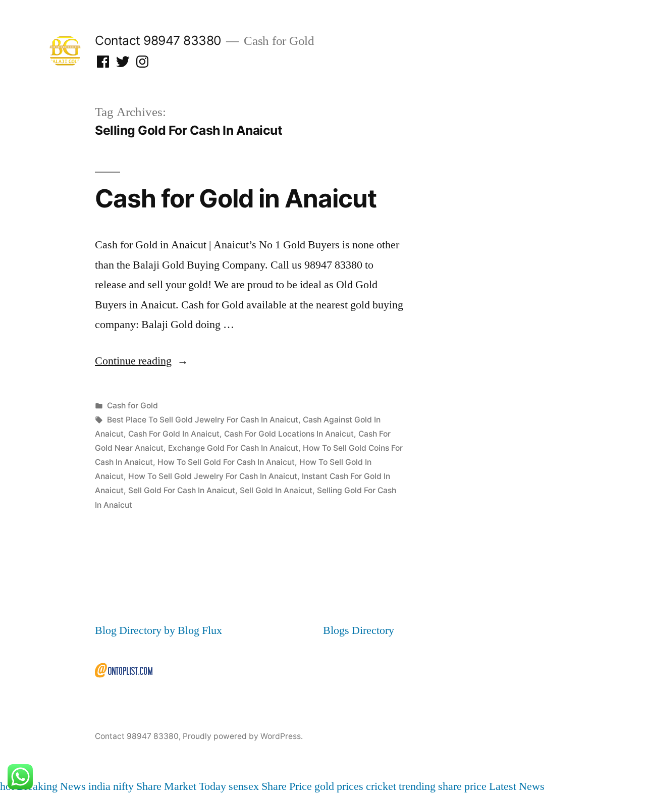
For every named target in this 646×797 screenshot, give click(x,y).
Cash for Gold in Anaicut (235, 198)
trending (417, 786)
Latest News (517, 786)
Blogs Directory (358, 630)
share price (462, 786)
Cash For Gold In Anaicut (174, 434)
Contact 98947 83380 (158, 40)
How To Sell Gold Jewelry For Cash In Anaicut (212, 476)
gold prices (338, 786)
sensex (244, 786)
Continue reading (141, 361)
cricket (381, 786)
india (99, 786)
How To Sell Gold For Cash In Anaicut (226, 462)
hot (7, 786)
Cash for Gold (132, 405)
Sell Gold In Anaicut (276, 490)
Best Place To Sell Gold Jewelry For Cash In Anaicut (202, 419)
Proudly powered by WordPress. (243, 736)
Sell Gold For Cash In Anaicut (181, 490)
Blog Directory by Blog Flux (158, 630)
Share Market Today (181, 786)
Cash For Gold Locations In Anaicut (289, 434)
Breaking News (51, 786)
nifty (123, 786)
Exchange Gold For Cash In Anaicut (233, 448)
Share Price (286, 786)
